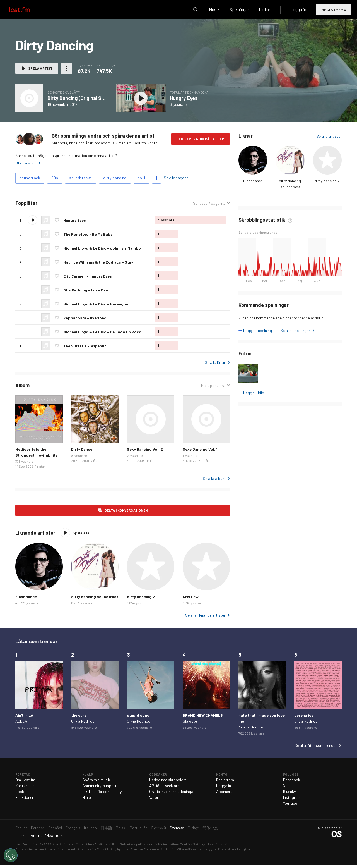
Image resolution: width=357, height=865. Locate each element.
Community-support (99, 785)
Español (55, 827)
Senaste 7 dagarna (209, 203)
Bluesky (289, 791)
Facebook (291, 779)
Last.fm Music (218, 844)
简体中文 (210, 827)
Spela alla (63, 203)
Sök (195, 9)
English (21, 827)
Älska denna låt (56, 220)
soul (141, 177)
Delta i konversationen (126, 510)
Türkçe (193, 827)
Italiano (90, 827)
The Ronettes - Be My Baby (87, 234)
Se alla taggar (176, 177)
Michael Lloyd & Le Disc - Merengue (95, 304)
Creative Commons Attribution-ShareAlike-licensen (169, 849)
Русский (158, 827)
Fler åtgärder (66, 68)
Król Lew (191, 596)
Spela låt (32, 220)
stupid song (138, 715)
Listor (264, 9)
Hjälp (86, 797)
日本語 (106, 827)
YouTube (290, 803)
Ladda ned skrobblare (168, 779)
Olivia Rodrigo (83, 721)
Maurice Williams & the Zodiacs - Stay (98, 262)
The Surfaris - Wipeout (84, 345)
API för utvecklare (164, 785)
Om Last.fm (25, 779)
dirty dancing (115, 177)
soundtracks (80, 177)
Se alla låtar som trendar (316, 745)
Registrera (334, 9)
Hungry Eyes (184, 98)
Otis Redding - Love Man (85, 290)
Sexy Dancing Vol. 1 (200, 449)
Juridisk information (162, 844)
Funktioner (24, 797)
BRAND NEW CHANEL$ (203, 715)
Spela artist (40, 68)
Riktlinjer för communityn (103, 791)
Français (73, 827)
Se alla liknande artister (205, 615)
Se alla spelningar (295, 330)
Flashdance (253, 180)
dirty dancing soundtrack (95, 596)
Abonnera (224, 791)
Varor (153, 797)
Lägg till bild (253, 392)
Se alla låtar (215, 362)
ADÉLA (21, 721)
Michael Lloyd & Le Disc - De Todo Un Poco (102, 331)
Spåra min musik (96, 779)
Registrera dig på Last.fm (201, 139)
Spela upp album (29, 98)
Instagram (292, 797)
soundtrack (30, 177)
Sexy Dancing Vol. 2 (145, 449)
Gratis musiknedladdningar (172, 791)
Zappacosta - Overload (85, 318)
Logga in (298, 9)
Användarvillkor (106, 844)
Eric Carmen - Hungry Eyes (87, 276)
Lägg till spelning (257, 330)
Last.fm (25, 9)
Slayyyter (190, 721)
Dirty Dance (81, 449)
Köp (24, 434)
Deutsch (38, 827)
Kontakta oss (26, 785)
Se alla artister (329, 136)
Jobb (19, 791)
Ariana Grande (250, 727)
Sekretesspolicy (132, 844)
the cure (78, 715)
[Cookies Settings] (11, 855)
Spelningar (239, 9)
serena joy (303, 715)
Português (139, 827)
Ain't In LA (24, 715)
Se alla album (214, 478)
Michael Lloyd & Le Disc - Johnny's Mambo (102, 248)
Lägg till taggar (156, 178)
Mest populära (213, 385)
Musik (214, 9)
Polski (121, 827)
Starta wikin (25, 163)
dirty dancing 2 (327, 180)
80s (54, 177)
